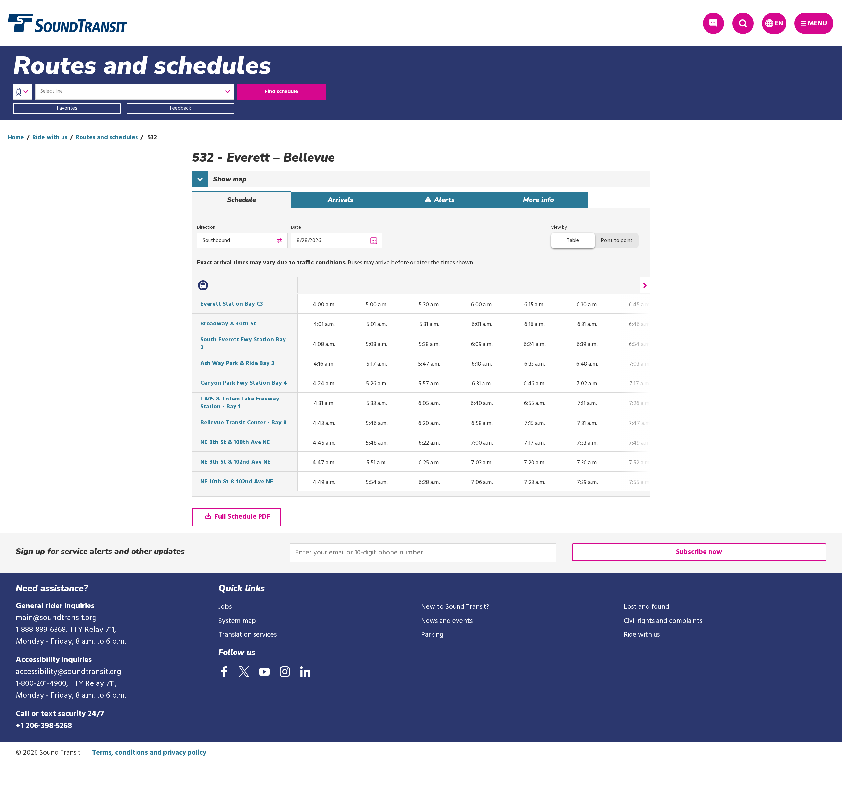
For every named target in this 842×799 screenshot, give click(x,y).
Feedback (180, 108)
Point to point (616, 240)
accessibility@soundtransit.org (68, 672)
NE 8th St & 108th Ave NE (235, 443)
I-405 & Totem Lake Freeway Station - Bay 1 (239, 403)
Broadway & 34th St (228, 324)
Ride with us (49, 137)
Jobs (225, 607)
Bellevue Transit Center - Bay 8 (243, 423)
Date (296, 227)
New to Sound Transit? (455, 607)
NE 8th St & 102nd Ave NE (235, 462)
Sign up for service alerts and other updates (100, 551)
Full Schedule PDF (241, 517)
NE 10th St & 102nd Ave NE (236, 482)
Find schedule (281, 92)
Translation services (247, 635)
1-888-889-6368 (41, 630)
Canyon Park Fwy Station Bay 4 (243, 383)
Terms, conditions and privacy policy (149, 753)
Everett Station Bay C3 (231, 304)
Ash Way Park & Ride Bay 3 (237, 364)
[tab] (241, 200)
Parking (432, 635)
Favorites (67, 108)
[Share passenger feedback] (713, 23)
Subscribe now (699, 552)
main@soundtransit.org (56, 618)
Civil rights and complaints (663, 621)
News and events (447, 621)
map (229, 179)
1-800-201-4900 (41, 684)
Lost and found (646, 607)
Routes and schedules (107, 137)
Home (16, 137)
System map (237, 621)
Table (573, 240)
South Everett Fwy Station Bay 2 (243, 344)
